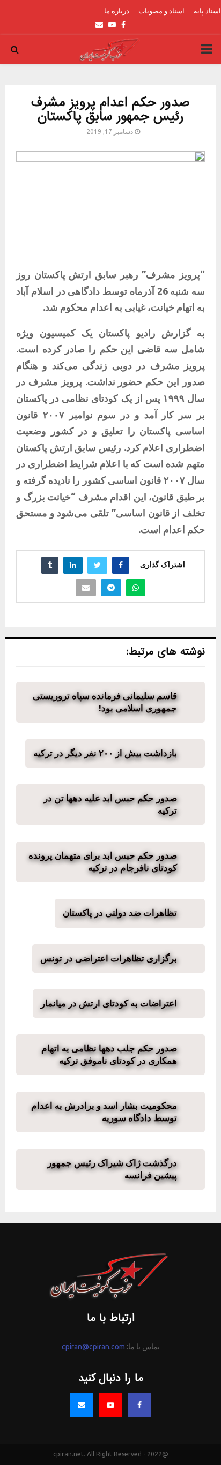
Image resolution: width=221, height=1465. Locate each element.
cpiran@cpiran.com (93, 1346)
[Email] (81, 1405)
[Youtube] (110, 1405)
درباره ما (116, 10)
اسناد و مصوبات (161, 10)
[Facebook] (139, 1405)
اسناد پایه (207, 10)
